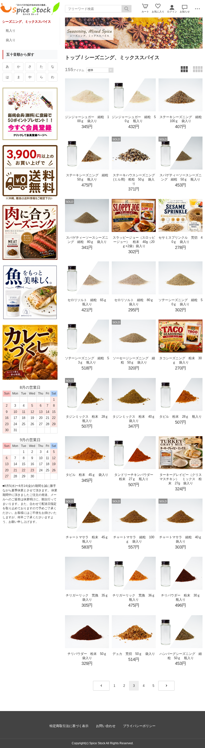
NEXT (166, 686)
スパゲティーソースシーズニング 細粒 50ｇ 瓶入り (181, 177)
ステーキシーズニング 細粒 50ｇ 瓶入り (89, 177)
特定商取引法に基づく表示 (69, 726)
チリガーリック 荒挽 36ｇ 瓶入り (135, 597)
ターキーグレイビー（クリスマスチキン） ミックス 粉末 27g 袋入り (181, 479)
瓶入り (11, 30)
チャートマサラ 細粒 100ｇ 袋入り (133, 539)
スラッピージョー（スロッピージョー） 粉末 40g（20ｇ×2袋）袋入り (134, 242)
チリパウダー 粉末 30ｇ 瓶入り (182, 597)
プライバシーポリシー (139, 726)
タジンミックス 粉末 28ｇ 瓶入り (89, 419)
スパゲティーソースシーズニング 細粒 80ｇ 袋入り (87, 240)
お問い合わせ (106, 726)
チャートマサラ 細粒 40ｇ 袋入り (182, 539)
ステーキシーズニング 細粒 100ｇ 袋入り (182, 119)
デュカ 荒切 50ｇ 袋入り (133, 654)
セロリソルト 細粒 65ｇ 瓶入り (89, 302)
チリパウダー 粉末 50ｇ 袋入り (89, 656)
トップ (72, 57)
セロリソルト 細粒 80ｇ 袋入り (135, 302)
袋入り (11, 40)
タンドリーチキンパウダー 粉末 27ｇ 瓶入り (135, 477)
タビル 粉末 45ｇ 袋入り (87, 475)
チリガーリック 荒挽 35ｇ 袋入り (89, 597)
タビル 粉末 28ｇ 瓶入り (180, 416)
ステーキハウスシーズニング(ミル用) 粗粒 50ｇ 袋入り (134, 179)
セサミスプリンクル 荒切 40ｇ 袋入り (180, 240)
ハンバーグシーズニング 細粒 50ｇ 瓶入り (181, 656)
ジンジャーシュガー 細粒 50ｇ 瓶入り (134, 119)
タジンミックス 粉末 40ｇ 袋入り (135, 419)
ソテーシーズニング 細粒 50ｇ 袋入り (180, 302)
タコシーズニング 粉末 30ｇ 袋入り (180, 360)
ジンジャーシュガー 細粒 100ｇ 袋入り (87, 119)
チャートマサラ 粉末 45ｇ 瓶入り (89, 539)
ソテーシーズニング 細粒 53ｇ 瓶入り (87, 360)
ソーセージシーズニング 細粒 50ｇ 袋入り (134, 360)
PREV (101, 686)
